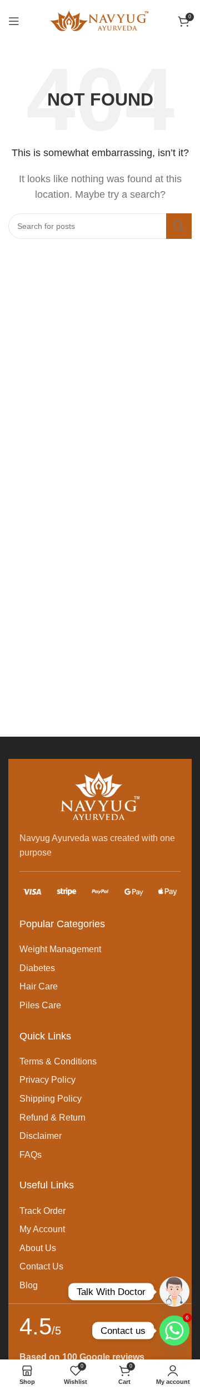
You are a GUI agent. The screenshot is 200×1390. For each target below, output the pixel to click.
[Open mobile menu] (14, 21)
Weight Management (60, 949)
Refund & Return (52, 1117)
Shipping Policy (50, 1098)
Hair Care (38, 986)
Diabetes (37, 968)
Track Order (42, 1211)
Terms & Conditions (58, 1061)
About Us (37, 1248)
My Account (42, 1229)
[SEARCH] (179, 226)
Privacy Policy (47, 1079)
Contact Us (41, 1266)
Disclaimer (40, 1136)
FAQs (30, 1154)
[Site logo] (100, 20)
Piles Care (40, 1005)
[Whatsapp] (174, 1292)
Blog (28, 1285)
